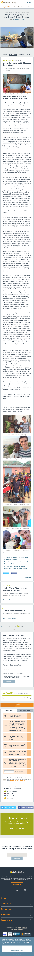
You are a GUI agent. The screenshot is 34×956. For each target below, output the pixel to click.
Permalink (28, 577)
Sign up (8, 681)
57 (31, 626)
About (12, 6)
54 (22, 626)
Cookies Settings (17, 954)
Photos (21, 54)
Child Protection (9, 12)
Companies (24, 6)
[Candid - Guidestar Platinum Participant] (10, 934)
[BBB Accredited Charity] (17, 934)
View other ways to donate (17, 780)
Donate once (9, 710)
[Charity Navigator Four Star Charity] (5, 934)
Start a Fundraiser (17, 828)
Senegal (17, 12)
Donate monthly (25, 710)
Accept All (17, 947)
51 (12, 626)
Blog (29, 6)
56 (28, 626)
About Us (5, 915)
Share (29, 54)
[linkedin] (25, 890)
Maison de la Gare (18, 20)
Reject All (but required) (16, 950)
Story (5, 54)
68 (16, 629)
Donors (4, 898)
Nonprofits (17, 6)
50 (9, 626)
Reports (13, 54)
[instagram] (17, 890)
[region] (17, 946)
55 (25, 626)
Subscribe (17, 858)
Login (29, 2)
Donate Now (17, 705)
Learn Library (7, 920)
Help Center (17, 884)
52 (16, 626)
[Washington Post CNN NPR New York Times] (17, 929)
